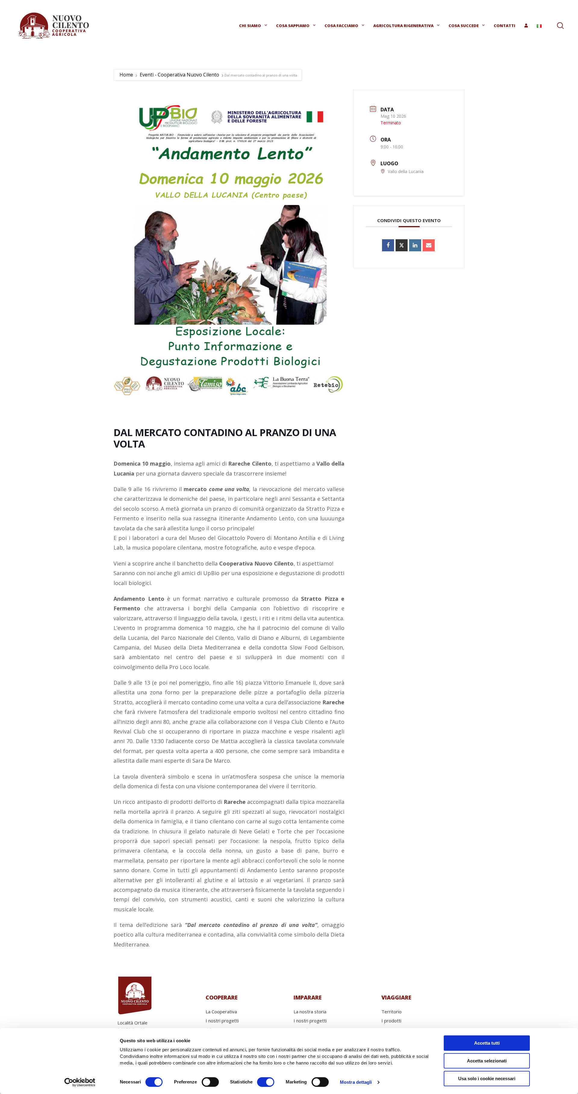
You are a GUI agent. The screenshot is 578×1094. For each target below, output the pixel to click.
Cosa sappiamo (292, 25)
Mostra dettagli (356, 1082)
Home (126, 74)
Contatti (504, 25)
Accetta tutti (487, 1043)
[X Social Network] (402, 245)
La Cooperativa (221, 1012)
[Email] (429, 245)
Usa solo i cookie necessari (486, 1078)
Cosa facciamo (341, 25)
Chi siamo (250, 25)
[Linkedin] (415, 245)
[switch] (210, 1082)
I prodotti (391, 1021)
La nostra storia (310, 1012)
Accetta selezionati (487, 1060)
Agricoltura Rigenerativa (403, 25)
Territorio (391, 1012)
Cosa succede (464, 25)
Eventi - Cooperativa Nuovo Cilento (179, 74)
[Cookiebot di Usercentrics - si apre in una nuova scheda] (80, 1082)
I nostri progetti (222, 1021)
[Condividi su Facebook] (388, 245)
